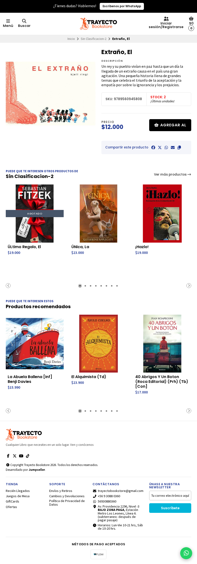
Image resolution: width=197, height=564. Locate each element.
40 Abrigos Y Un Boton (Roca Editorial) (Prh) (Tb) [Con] (161, 381)
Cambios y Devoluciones (67, 496)
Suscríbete (170, 508)
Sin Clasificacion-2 (93, 39)
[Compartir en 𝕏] (159, 147)
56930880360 (107, 501)
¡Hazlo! (142, 247)
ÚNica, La (80, 247)
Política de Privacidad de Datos (67, 502)
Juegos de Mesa (18, 496)
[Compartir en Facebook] (153, 147)
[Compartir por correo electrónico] (172, 147)
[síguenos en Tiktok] (27, 456)
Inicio (71, 39)
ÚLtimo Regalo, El (24, 247)
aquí (126, 6)
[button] (179, 147)
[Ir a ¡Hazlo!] (162, 213)
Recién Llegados (18, 490)
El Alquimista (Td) (88, 376)
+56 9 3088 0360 (109, 496)
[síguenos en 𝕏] (14, 456)
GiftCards (12, 501)
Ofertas (11, 507)
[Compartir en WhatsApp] (166, 147)
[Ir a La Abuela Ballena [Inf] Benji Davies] (35, 344)
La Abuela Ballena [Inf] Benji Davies (30, 379)
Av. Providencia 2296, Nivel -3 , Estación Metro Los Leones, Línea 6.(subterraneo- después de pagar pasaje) (118, 513)
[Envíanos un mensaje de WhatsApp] (186, 553)
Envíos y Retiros (60, 490)
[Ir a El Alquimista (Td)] (98, 344)
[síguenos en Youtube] (21, 456)
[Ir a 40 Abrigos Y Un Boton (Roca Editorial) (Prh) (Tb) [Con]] (162, 344)
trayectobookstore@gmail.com (120, 490)
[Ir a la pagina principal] (98, 24)
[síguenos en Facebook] (8, 456)
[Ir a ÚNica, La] (98, 213)
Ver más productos (170, 174)
